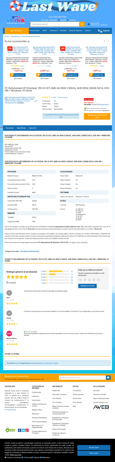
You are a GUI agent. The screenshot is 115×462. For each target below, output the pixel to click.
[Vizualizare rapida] (26, 53)
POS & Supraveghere (39, 422)
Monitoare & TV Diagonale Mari (37, 426)
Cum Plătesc (56, 398)
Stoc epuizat (77, 402)
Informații (44, 20)
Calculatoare (36, 392)
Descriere (10, 128)
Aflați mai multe (15, 455)
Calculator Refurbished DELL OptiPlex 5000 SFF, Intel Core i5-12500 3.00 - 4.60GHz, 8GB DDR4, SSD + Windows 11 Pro (43, 60)
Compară (19, 78)
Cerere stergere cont (100, 402)
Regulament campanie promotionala (60, 418)
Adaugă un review (87, 286)
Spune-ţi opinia (62, 97)
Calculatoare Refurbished (29, 251)
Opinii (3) (32, 128)
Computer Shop (10, 410)
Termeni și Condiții (99, 394)
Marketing (46, 457)
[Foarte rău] (80, 280)
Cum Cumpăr (57, 402)
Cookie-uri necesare (14, 457)
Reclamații (53, 20)
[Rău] (85, 280)
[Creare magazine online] (101, 407)
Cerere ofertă (34, 30)
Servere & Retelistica (39, 418)
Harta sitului (77, 398)
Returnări (96, 390)
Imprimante (36, 400)
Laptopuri (35, 396)
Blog (74, 406)
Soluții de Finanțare (59, 429)
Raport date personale (101, 398)
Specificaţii (21, 128)
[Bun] (89, 280)
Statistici (37, 457)
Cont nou (104, 25)
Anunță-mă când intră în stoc (97, 116)
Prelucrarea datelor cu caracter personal (60, 413)
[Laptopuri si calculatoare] (10, 429)
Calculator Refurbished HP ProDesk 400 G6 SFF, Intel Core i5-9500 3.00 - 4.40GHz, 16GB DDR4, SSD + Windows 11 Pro (17, 60)
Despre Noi (56, 390)
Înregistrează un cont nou (29, 363)
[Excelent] (98, 280)
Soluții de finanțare (75, 30)
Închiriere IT (54, 30)
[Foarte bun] (94, 280)
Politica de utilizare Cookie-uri (59, 434)
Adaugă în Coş (19, 75)
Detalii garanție (102, 104)
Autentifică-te (12, 363)
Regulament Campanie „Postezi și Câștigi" (60, 424)
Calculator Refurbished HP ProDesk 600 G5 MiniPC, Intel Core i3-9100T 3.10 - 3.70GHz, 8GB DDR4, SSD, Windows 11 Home (96, 60)
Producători (77, 390)
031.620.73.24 (60, 17)
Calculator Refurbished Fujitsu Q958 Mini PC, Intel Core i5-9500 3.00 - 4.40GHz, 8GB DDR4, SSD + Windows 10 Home (70, 60)
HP (55, 101)
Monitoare (35, 414)
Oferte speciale (78, 394)
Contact (87, 30)
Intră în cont (95, 25)
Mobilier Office (37, 410)
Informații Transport (59, 394)
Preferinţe (27, 457)
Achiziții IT (63, 30)
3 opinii (53, 97)
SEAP (45, 30)
